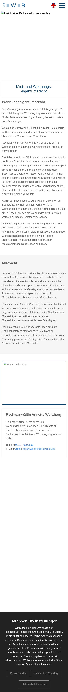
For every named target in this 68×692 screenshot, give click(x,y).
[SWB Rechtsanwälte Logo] (14, 6)
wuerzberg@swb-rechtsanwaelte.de (34, 449)
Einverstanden (18, 673)
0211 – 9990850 (24, 445)
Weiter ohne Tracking (46, 673)
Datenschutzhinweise (34, 684)
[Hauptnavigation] (62, 5)
